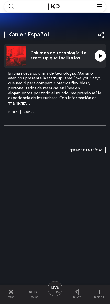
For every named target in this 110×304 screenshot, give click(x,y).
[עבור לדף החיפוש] (11, 7)
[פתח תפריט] (99, 6)
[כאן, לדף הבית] (54, 7)
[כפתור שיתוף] (101, 35)
